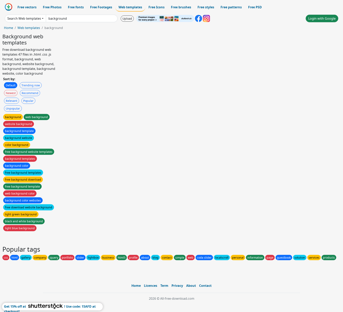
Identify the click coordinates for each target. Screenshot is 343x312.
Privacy (177, 285)
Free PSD (255, 7)
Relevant (11, 101)
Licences (150, 285)
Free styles (206, 7)
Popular (28, 101)
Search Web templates (24, 18)
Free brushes (181, 7)
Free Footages (101, 7)
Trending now (30, 85)
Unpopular (13, 108)
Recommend (30, 93)
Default (10, 85)
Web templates (130, 7)
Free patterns (231, 7)
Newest (11, 93)
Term (164, 285)
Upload (127, 18)
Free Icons (156, 7)
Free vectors (27, 7)
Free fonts (76, 7)
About (191, 285)
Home (8, 28)
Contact (205, 285)
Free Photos (52, 7)
